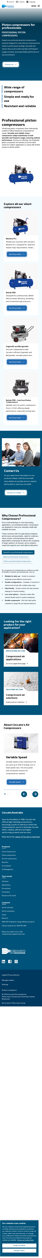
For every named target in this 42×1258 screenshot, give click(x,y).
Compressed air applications (15, 658)
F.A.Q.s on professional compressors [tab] (17, 561)
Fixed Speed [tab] (9, 794)
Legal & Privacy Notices (10, 975)
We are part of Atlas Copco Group (13, 1003)
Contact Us (9, 64)
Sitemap (5, 984)
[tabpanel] (21, 588)
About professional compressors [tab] (16, 557)
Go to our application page (16, 663)
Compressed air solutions (15, 696)
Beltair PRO (11, 292)
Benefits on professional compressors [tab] (18, 552)
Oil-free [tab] (7, 794)
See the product (15, 254)
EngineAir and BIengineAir (17, 346)
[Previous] (24, 794)
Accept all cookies (19, 1245)
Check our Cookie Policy (25, 1240)
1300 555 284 (21, 926)
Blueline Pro (11, 238)
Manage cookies (8, 980)
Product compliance (9, 990)
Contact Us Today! (14, 493)
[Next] (35, 794)
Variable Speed (15, 782)
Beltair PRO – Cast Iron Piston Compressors (18, 401)
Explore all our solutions (15, 702)
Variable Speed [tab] (5, 794)
